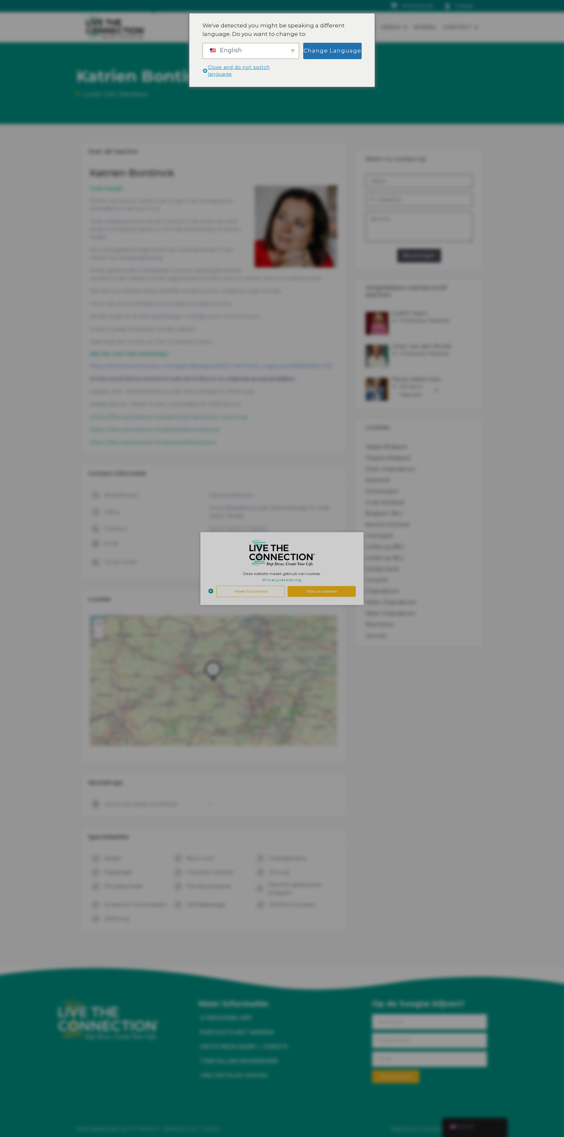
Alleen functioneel (250, 591)
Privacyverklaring (282, 579)
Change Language (332, 50)
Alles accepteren (321, 591)
